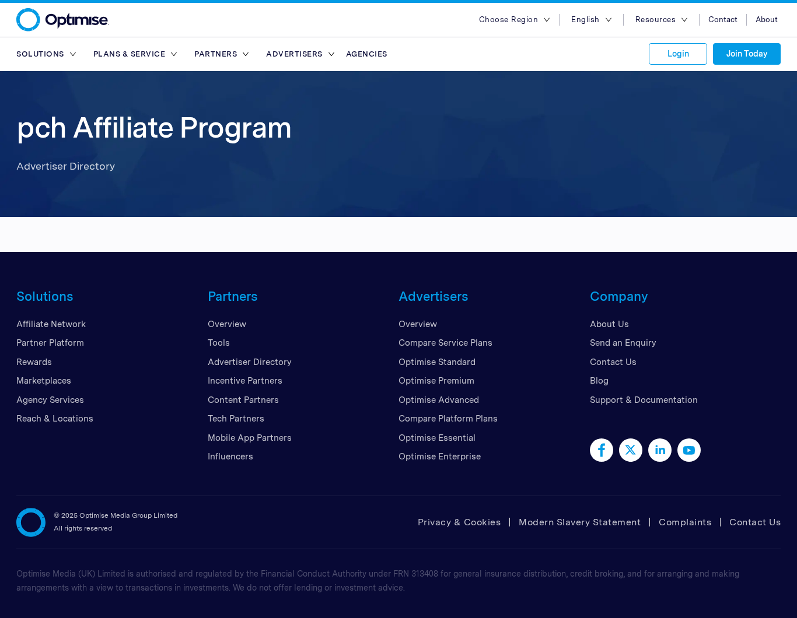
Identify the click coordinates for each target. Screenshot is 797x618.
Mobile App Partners (250, 438)
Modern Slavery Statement (580, 522)
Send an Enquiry (623, 343)
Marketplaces (43, 380)
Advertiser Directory (250, 362)
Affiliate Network (51, 324)
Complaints (685, 522)
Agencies (366, 54)
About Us (609, 324)
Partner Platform (50, 343)
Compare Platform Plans (448, 418)
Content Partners (243, 400)
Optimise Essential (437, 438)
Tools (219, 343)
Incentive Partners (245, 380)
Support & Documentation (644, 400)
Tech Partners (236, 418)
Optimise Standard (437, 362)
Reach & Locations (54, 418)
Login (678, 53)
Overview (227, 324)
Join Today (746, 53)
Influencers (230, 456)
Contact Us (613, 362)
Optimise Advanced (438, 400)
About (767, 19)
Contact (722, 19)
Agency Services (50, 400)
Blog (599, 380)
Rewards (34, 362)
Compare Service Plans (445, 343)
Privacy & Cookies (459, 522)
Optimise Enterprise (439, 456)
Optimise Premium (436, 380)
